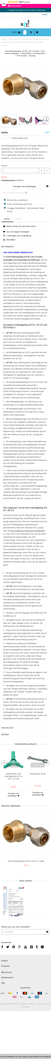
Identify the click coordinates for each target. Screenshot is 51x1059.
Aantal (4, 165)
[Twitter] (7, 947)
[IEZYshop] (25, 23)
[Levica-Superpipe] (13, 902)
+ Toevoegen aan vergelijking (18, 235)
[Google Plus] (19, 947)
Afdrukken (10, 239)
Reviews (5, 734)
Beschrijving (7, 247)
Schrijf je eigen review (20, 138)
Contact (44, 14)
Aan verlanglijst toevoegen (13, 192)
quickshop (13, 765)
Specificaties (7, 728)
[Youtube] (25, 947)
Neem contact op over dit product (21, 226)
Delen (19, 219)
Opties (7, 219)
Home (3, 39)
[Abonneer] (47, 931)
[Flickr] (42, 947)
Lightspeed (32, 1004)
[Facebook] (2, 947)
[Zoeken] (31, 32)
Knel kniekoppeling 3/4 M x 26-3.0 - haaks (26, 861)
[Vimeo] (31, 947)
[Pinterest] (13, 947)
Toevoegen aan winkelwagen (13, 794)
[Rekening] (37, 32)
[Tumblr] (37, 947)
